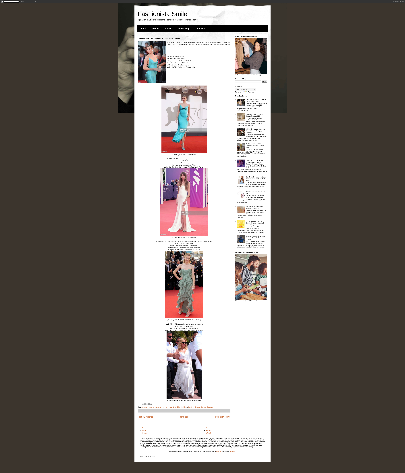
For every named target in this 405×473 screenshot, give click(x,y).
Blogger (232, 451)
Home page (184, 417)
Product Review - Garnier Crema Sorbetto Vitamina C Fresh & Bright (255, 223)
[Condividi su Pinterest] (151, 404)
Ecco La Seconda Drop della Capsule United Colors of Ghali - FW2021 (256, 238)
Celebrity (191, 407)
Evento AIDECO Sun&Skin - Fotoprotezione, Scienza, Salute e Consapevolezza (255, 162)
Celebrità (184, 407)
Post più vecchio (222, 417)
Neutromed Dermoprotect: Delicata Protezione (254, 207)
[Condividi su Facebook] (149, 404)
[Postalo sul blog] (145, 404)
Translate (251, 92)
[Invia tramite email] (143, 404)
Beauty (208, 428)
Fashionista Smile (162, 13)
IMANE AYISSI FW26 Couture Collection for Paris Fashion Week (255, 145)
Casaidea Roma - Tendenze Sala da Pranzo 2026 (255, 115)
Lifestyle (208, 433)
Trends (155, 28)
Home (144, 428)
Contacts (200, 28)
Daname (204, 407)
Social (168, 28)
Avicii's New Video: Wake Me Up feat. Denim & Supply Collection (255, 130)
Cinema (197, 407)
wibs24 (218, 451)
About (143, 28)
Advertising (183, 28)
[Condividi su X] (147, 404)
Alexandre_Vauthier (148, 407)
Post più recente (145, 417)
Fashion (210, 407)
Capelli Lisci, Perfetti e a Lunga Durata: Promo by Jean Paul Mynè (256, 178)
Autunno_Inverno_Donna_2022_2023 (167, 407)
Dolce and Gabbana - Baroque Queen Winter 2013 (256, 100)
